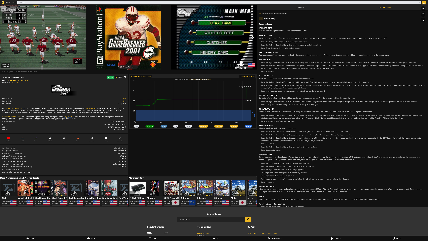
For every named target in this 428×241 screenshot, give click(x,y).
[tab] (30, 238)
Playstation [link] (10, 72)
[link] (141, 76)
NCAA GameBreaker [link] (13, 108)
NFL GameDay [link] (91, 108)
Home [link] (3, 72)
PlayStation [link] (68, 117)
